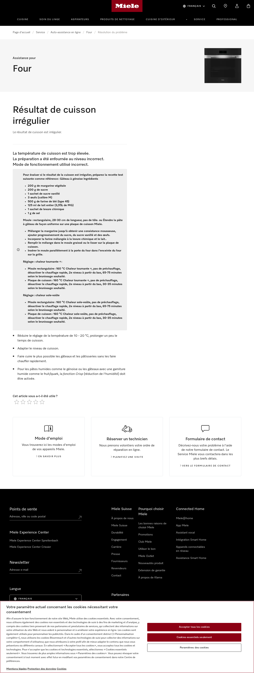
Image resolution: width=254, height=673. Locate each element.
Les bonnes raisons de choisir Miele (152, 525)
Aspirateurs (80, 19)
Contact (116, 575)
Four (89, 32)
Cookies (61, 669)
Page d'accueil (21, 32)
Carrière (116, 547)
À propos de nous (122, 518)
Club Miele (145, 541)
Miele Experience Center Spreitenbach (34, 540)
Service (199, 19)
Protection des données (41, 669)
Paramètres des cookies (194, 647)
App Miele (182, 525)
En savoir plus (49, 456)
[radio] (16, 402)
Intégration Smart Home (191, 539)
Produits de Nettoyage (117, 19)
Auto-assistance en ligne (66, 32)
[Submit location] (80, 517)
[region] (127, 637)
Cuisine (22, 19)
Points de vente (23, 509)
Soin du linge (49, 19)
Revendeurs (118, 568)
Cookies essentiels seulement (194, 637)
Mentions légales (16, 669)
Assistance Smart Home (191, 558)
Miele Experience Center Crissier (30, 547)
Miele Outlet (146, 556)
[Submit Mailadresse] (80, 570)
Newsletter (19, 562)
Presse (115, 554)
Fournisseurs (119, 561)
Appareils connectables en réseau (190, 549)
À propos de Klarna (150, 577)
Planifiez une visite (128, 457)
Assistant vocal (185, 532)
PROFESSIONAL (226, 19)
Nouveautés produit (150, 563)
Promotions (145, 534)
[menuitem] (25, 19)
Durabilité (117, 532)
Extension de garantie (151, 570)
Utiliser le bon (147, 549)
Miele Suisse (119, 525)
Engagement (119, 539)
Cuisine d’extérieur (160, 19)
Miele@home (184, 518)
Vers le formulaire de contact (206, 466)
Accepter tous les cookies (194, 627)
